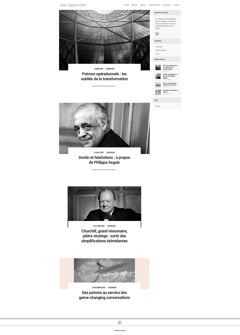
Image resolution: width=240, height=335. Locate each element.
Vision (157, 54)
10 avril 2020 (99, 152)
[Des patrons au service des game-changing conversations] (104, 273)
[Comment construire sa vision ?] (158, 92)
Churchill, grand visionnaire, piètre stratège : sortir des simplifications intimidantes (104, 236)
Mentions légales (120, 330)
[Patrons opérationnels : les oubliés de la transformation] (104, 40)
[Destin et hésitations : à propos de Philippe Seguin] (104, 128)
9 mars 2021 (98, 69)
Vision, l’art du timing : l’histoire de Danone (170, 84)
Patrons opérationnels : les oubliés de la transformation (170, 67)
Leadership (110, 69)
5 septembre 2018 (98, 287)
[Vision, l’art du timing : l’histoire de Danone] (158, 85)
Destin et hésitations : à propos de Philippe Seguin (170, 76)
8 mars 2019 (166, 94)
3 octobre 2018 (99, 226)
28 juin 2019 (166, 86)
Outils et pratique (160, 50)
